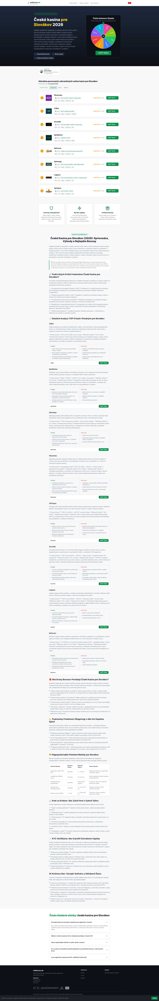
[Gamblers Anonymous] (62, 988)
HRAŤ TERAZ (111, 98)
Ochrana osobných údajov (112, 972)
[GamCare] (38, 988)
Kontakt (83, 978)
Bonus (60, 87)
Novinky (66, 87)
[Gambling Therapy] (67, 988)
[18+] (34, 988)
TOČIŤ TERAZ (103, 53)
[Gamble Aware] (49, 988)
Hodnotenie (53, 87)
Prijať (154, 998)
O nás (82, 975)
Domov (83, 972)
